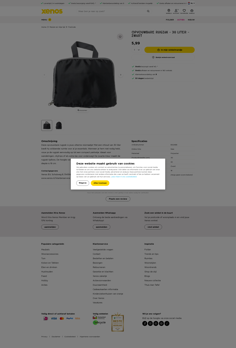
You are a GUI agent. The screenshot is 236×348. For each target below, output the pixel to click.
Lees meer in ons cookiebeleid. (124, 176)
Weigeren (83, 183)
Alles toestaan (100, 183)
